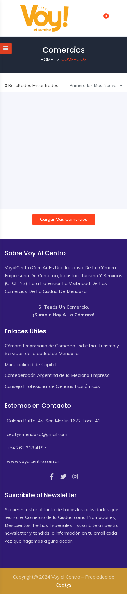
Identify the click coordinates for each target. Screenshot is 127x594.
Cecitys (64, 585)
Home (47, 59)
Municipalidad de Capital (30, 364)
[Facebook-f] (52, 476)
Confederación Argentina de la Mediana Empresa (57, 375)
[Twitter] (63, 476)
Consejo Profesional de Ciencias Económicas (52, 386)
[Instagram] (75, 476)
